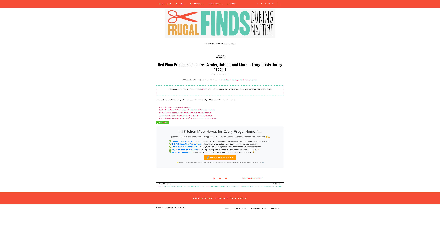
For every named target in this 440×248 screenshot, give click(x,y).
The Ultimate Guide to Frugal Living (220, 44)
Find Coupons (196, 4)
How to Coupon (164, 4)
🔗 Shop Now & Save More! (220, 157)
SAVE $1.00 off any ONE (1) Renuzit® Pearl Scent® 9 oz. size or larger (187, 110)
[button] (280, 4)
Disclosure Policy (258, 208)
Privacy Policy (240, 208)
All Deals (179, 4)
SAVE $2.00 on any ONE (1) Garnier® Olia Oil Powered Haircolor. (185, 113)
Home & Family (214, 4)
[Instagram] (265, 3)
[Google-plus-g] (273, 3)
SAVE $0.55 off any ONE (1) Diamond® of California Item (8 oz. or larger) (188, 118)
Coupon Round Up (220, 57)
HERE (204, 89)
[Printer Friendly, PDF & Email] (162, 124)
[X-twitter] (261, 3)
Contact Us (275, 208)
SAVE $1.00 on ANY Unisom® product (174, 107)
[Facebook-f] (257, 3)
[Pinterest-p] (269, 3)
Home (227, 208)
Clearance (232, 4)
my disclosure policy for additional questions (238, 80)
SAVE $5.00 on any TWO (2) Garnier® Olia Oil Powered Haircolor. (185, 115)
